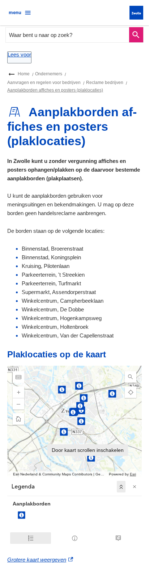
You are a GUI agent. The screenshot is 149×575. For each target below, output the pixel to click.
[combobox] (67, 35)
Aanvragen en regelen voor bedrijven (44, 82)
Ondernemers (48, 73)
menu (15, 12)
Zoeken (136, 35)
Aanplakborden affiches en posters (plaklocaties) (55, 90)
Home (24, 73)
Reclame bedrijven (104, 82)
